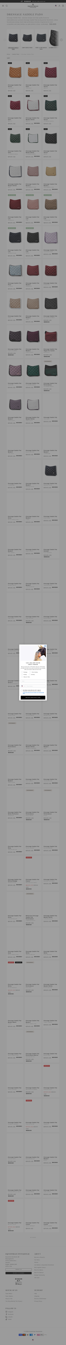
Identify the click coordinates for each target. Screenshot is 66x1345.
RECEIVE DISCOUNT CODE (33, 697)
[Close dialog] (45, 646)
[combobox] (23, 686)
